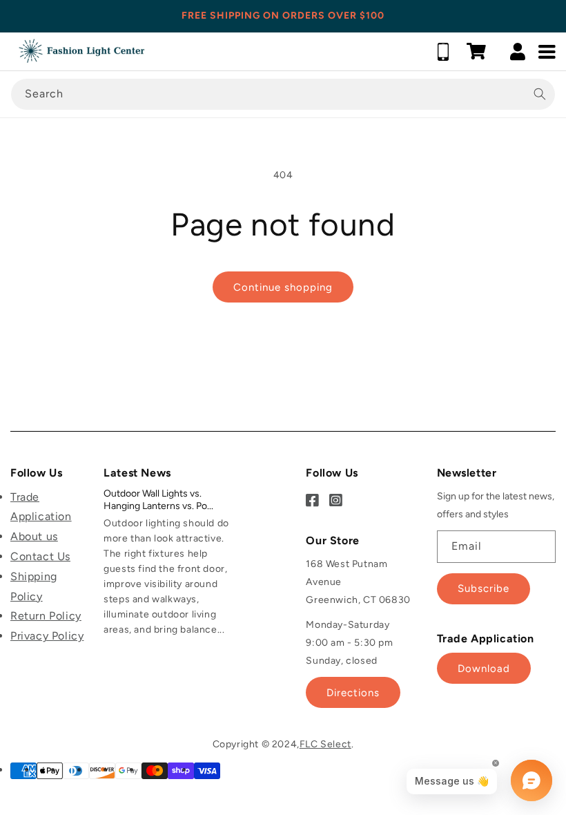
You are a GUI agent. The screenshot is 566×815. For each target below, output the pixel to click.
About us (34, 536)
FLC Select (325, 744)
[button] (476, 51)
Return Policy (45, 615)
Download (484, 668)
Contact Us (40, 556)
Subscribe (483, 588)
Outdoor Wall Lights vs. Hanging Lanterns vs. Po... (158, 500)
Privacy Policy (47, 635)
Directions (353, 693)
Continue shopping (283, 287)
